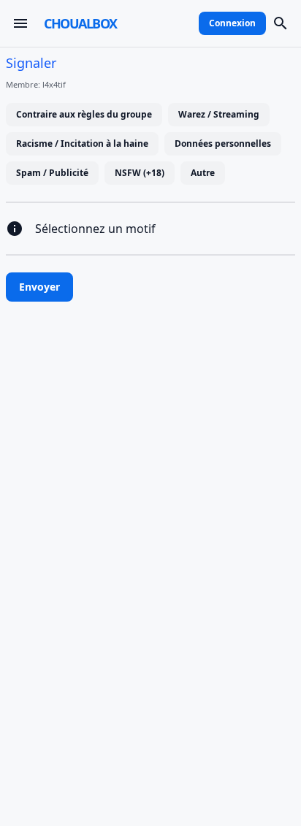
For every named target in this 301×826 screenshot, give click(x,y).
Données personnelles (223, 143)
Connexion (232, 23)
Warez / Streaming (218, 114)
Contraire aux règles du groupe (84, 114)
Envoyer (39, 287)
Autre (203, 173)
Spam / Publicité (52, 173)
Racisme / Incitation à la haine (82, 143)
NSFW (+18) (139, 173)
